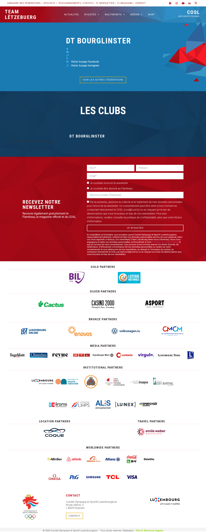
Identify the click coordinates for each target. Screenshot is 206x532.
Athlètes (90, 14)
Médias (134, 14)
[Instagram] (176, 3)
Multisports (113, 14)
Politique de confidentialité (165, 242)
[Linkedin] (189, 3)
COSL (189, 13)
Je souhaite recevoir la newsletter (109, 183)
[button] (195, 3)
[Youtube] (183, 3)
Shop (151, 14)
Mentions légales (154, 530)
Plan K (139, 530)
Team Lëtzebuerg (20, 14)
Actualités (71, 14)
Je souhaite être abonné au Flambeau (111, 188)
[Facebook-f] (170, 3)
